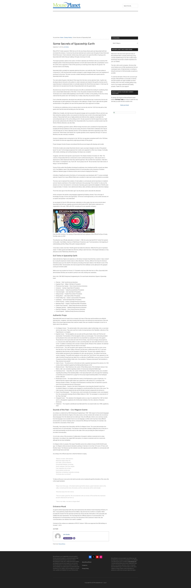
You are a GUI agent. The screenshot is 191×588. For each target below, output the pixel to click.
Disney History (62, 544)
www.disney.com (132, 561)
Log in (104, 582)
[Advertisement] (95, 22)
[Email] (74, 538)
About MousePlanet (86, 562)
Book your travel (124, 105)
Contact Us (84, 565)
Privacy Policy (85, 568)
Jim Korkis (66, 534)
